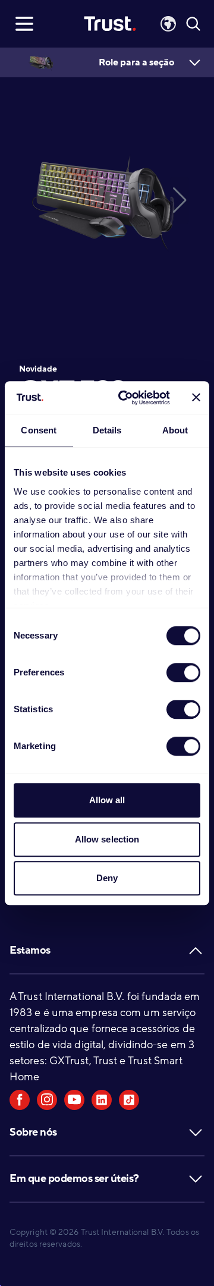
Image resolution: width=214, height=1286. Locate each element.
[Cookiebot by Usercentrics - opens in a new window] (125, 397)
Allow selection (107, 839)
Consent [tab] (38, 430)
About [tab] (175, 430)
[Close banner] (196, 398)
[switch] (183, 672)
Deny (107, 878)
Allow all (107, 800)
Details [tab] (107, 430)
